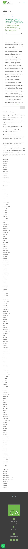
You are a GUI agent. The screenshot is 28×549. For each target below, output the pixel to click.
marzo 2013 (5, 386)
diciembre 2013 (6, 371)
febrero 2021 (5, 272)
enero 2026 (5, 175)
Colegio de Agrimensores (8, 477)
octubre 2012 (5, 396)
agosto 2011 (5, 422)
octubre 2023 (5, 228)
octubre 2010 (5, 438)
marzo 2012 (5, 408)
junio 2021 (5, 268)
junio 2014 (5, 359)
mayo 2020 (5, 282)
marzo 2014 (5, 365)
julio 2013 (5, 378)
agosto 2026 (5, 161)
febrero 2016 (5, 325)
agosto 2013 (5, 376)
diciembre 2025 (6, 177)
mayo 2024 (5, 214)
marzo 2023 (5, 242)
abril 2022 (5, 258)
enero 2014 (5, 369)
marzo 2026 (5, 171)
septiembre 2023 (6, 230)
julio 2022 (5, 256)
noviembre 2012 (6, 394)
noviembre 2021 (6, 264)
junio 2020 (5, 280)
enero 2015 (5, 345)
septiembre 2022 (6, 252)
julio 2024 (5, 210)
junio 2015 (5, 335)
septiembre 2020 (6, 276)
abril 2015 (5, 339)
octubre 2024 (5, 204)
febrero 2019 (5, 291)
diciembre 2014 (6, 347)
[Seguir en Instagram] (17, 540)
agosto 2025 (5, 185)
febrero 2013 (5, 388)
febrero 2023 (5, 244)
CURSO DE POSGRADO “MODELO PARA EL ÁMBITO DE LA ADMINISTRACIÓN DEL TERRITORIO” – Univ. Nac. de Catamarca (13, 138)
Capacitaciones (6, 475)
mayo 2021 (5, 270)
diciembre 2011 (6, 414)
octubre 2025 (5, 181)
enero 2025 (5, 198)
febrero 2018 (5, 297)
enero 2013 (5, 390)
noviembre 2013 (6, 372)
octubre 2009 (5, 459)
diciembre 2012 (6, 392)
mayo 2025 (5, 191)
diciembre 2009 (6, 455)
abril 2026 (5, 169)
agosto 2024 (5, 208)
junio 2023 (5, 236)
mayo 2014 (5, 361)
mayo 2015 (5, 337)
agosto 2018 (5, 293)
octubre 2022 (5, 250)
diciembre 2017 (6, 299)
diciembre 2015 (6, 327)
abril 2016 (5, 321)
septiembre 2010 (6, 440)
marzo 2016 (5, 323)
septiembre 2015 (6, 331)
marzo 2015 (5, 341)
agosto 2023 (5, 232)
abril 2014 (5, 363)
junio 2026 (5, 165)
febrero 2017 (5, 307)
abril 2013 (5, 384)
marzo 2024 (5, 218)
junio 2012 (5, 402)
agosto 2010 (5, 442)
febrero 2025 (5, 196)
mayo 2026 (5, 167)
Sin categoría (5, 487)
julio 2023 (5, 234)
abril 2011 (5, 430)
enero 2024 (5, 222)
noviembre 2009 (6, 458)
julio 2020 (5, 278)
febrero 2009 (5, 463)
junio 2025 (5, 189)
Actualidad (5, 471)
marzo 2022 (5, 260)
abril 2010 (5, 450)
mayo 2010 (5, 448)
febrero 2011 (5, 434)
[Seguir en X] (14, 540)
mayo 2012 (5, 404)
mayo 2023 (5, 238)
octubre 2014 (5, 351)
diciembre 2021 (6, 262)
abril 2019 (5, 289)
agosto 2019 (5, 285)
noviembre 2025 (6, 179)
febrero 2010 (5, 454)
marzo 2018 (5, 295)
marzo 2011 (5, 432)
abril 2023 (5, 240)
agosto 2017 (5, 303)
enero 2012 (5, 412)
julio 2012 (5, 400)
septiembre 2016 (6, 313)
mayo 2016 (5, 319)
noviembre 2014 (6, 349)
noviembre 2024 (6, 202)
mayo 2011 (5, 428)
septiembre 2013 (6, 374)
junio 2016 (5, 317)
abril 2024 (5, 216)
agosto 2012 (5, 398)
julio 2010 (5, 444)
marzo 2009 (5, 461)
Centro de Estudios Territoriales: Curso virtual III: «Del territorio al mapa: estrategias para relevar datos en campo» (14, 123)
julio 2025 (5, 187)
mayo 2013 (5, 382)
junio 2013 (5, 380)
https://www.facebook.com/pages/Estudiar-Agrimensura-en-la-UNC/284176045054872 (12, 28)
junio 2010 (5, 446)
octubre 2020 (5, 274)
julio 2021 (5, 266)
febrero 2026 (5, 173)
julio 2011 (5, 424)
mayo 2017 (5, 305)
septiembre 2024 (6, 206)
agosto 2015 (5, 333)
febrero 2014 (5, 367)
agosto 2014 (5, 355)
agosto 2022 (5, 254)
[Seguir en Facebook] (11, 540)
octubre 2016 (5, 311)
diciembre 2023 (6, 224)
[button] (3, 546)
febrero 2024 (5, 220)
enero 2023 (5, 246)
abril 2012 (5, 406)
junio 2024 (5, 212)
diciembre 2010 (6, 436)
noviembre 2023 (6, 226)
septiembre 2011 (6, 420)
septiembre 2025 (6, 183)
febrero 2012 (5, 410)
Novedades (5, 483)
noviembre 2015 (6, 329)
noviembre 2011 (6, 416)
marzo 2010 (5, 452)
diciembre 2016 (6, 309)
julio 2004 (5, 465)
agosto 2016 (5, 315)
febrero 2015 (5, 343)
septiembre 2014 (6, 353)
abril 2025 (5, 193)
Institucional (5, 481)
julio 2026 (5, 163)
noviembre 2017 (6, 301)
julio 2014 (5, 357)
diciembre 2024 (6, 200)
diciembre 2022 (6, 248)
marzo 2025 (5, 195)
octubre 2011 (5, 418)
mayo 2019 (5, 287)
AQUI (18, 104)
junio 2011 (5, 426)
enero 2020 (5, 284)
